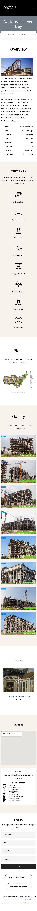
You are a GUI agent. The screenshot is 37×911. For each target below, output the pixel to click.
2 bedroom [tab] (14, 363)
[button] (18, 680)
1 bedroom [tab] (28, 359)
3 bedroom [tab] (23, 363)
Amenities (22, 34)
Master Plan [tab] (8, 359)
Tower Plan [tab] (19, 359)
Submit (19, 866)
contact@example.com (27, 903)
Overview (10, 34)
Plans (33, 34)
